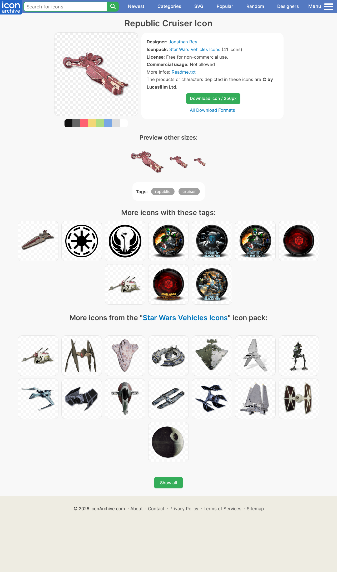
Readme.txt (184, 72)
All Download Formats (212, 110)
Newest (136, 6)
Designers (288, 6)
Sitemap (255, 508)
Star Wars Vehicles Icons (194, 49)
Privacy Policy (184, 508)
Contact (156, 508)
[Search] (113, 7)
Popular (225, 6)
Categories (169, 6)
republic (163, 191)
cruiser (189, 191)
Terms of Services (222, 508)
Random (255, 6)
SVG (199, 6)
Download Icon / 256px (213, 98)
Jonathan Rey (183, 41)
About (136, 508)
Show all (168, 482)
